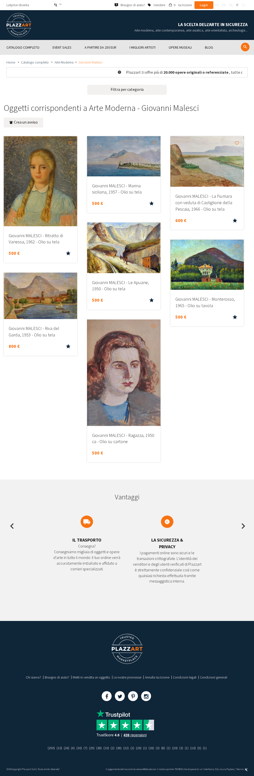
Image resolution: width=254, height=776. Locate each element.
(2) (112, 748)
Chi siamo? (33, 677)
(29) (92, 748)
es (243, 5)
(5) (199, 748)
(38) (99, 748)
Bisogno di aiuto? (57, 677)
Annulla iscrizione (157, 677)
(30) (79, 748)
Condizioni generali (213, 677)
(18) (151, 748)
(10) (59, 748)
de (231, 5)
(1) (145, 748)
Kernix (240, 769)
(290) (51, 748)
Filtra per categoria (127, 89)
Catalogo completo (35, 62)
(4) (73, 748)
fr (217, 5)
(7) (85, 748)
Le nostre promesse (127, 677)
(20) (175, 748)
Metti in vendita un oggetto (91, 677)
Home (11, 62)
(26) (66, 748)
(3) (157, 748)
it (237, 5)
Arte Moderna (64, 62)
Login (204, 5)
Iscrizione (185, 5)
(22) (126, 748)
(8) (163, 748)
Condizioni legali (184, 677)
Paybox (230, 769)
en (224, 5)
